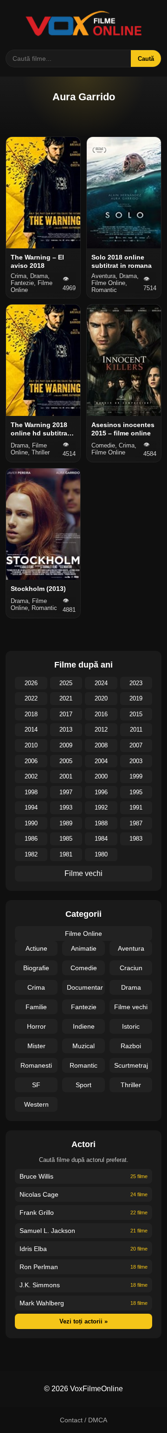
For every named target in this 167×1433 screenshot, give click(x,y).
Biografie (36, 968)
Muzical (83, 1046)
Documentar (85, 987)
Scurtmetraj (131, 1065)
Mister (36, 1046)
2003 (135, 761)
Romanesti (36, 1065)
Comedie (84, 968)
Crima (36, 987)
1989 (65, 823)
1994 (31, 807)
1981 (65, 854)
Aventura (131, 948)
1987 (135, 823)
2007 (135, 745)
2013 (65, 729)
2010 (31, 745)
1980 (101, 854)
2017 (65, 714)
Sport (83, 1085)
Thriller (131, 1085)
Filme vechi (83, 873)
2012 (101, 729)
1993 (65, 807)
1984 (101, 838)
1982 (31, 854)
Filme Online (83, 933)
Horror (36, 1026)
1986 (31, 838)
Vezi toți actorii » (83, 1321)
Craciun (131, 968)
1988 (101, 823)
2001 (65, 776)
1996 (101, 792)
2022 (31, 698)
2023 (135, 683)
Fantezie (83, 1007)
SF (36, 1085)
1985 (65, 838)
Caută (146, 58)
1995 (135, 792)
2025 (65, 683)
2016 (101, 714)
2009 (65, 745)
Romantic (83, 1065)
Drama (131, 987)
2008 (101, 745)
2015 (135, 714)
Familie (36, 1007)
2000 (101, 776)
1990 (31, 823)
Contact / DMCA (83, 1420)
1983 (135, 838)
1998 (31, 792)
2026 (31, 683)
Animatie (83, 948)
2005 (65, 761)
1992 (101, 807)
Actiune (36, 948)
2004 (101, 761)
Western (36, 1104)
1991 (135, 807)
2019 (135, 698)
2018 (31, 714)
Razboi (131, 1046)
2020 (101, 698)
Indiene (84, 1026)
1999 (135, 776)
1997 (65, 792)
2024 (101, 683)
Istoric (131, 1026)
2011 (136, 729)
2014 (31, 729)
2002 (31, 776)
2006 (31, 761)
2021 (65, 698)
